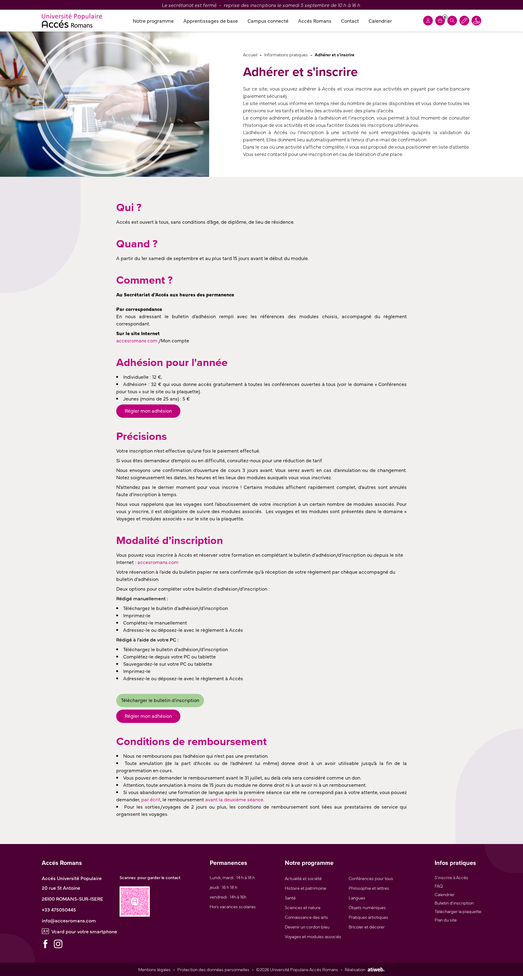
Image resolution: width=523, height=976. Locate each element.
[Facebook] (45, 944)
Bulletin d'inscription (454, 902)
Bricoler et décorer (367, 926)
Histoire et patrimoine (305, 888)
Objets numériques (367, 907)
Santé (290, 897)
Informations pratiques (286, 54)
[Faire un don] (476, 20)
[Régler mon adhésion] (464, 20)
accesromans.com (136, 340)
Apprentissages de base (210, 20)
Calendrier (380, 20)
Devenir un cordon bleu (307, 926)
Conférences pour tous (371, 878)
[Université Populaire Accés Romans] (72, 20)
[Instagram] (58, 944)
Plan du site (446, 919)
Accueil (250, 54)
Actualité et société (303, 878)
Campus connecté (268, 20)
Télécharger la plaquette (458, 911)
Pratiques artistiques (368, 917)
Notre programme (153, 20)
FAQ (439, 886)
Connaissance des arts (306, 917)
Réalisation (355, 969)
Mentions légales (154, 969)
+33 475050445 (59, 909)
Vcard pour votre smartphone (84, 931)
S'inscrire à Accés (451, 877)
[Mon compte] (428, 20)
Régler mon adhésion (148, 410)
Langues (357, 897)
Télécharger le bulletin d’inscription (160, 700)
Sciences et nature (303, 907)
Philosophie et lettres (369, 888)
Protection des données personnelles (213, 969)
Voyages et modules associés (313, 936)
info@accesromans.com (69, 920)
